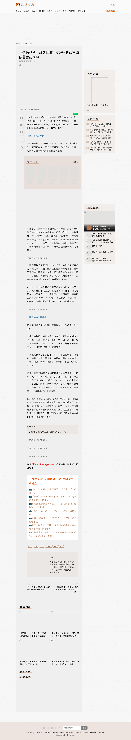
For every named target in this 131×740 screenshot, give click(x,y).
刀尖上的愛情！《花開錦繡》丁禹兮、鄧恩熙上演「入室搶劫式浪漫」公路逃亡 (101, 149)
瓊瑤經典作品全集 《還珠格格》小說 (48, 432)
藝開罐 (42, 11)
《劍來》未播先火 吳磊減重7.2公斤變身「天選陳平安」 (101, 125)
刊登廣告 (29, 733)
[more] (75, 162)
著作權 (62, 733)
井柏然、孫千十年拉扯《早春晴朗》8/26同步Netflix (33, 662)
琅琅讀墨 (81, 11)
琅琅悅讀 (19, 43)
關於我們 (93, 733)
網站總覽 (101, 733)
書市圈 (34, 11)
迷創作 (50, 11)
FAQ (36, 733)
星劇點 (57, 11)
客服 (40, 733)
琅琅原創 (72, 11)
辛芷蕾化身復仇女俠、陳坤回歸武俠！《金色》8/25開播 (65, 662)
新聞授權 (47, 733)
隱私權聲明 (69, 733)
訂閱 (84, 728)
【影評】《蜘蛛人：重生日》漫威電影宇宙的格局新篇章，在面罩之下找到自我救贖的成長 (101, 143)
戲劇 (30, 43)
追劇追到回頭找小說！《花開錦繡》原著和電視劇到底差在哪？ (65, 634)
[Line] (21, 125)
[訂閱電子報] (109, 11)
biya (34, 61)
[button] (21, 132)
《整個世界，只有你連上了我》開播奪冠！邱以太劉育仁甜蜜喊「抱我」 (33, 636)
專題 (64, 11)
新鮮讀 (18, 11)
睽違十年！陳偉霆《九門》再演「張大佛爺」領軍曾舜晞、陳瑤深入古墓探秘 (101, 137)
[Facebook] (21, 118)
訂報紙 (86, 733)
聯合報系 (78, 733)
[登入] (111, 5)
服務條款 (56, 733)
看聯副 (26, 11)
